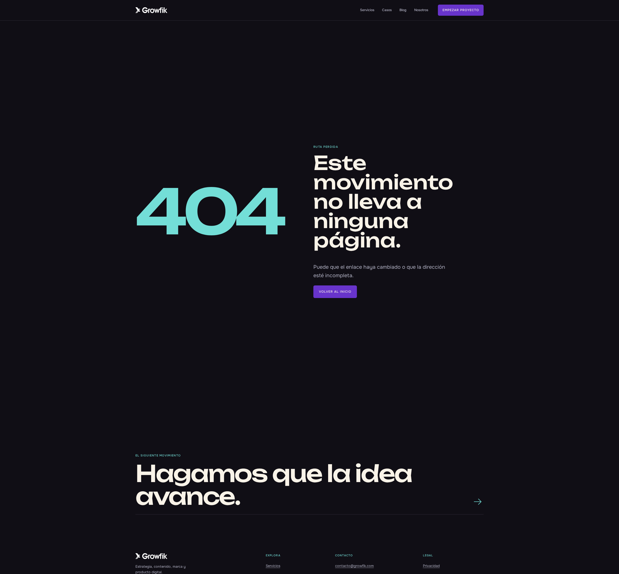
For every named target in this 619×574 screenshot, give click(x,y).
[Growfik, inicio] (151, 10)
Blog (402, 10)
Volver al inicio (335, 292)
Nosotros (421, 10)
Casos (387, 10)
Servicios (367, 10)
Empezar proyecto (460, 10)
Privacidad (431, 566)
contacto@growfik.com (354, 566)
